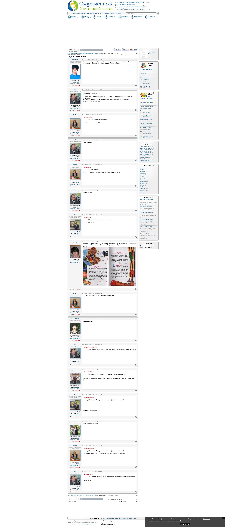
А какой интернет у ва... (146, 136)
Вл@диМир (143, 180)
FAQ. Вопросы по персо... (147, 102)
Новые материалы (123, 518)
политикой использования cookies (172, 521)
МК (101, 13)
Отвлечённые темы (81, 53)
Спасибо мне (143, 73)
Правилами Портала (91, 521)
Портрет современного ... (146, 123)
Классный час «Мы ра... (146, 148)
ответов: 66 (147, 137)
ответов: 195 (148, 120)
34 (101, 421)
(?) (151, 247)
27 (101, 214)
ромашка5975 (143, 175)
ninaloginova (143, 192)
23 (101, 114)
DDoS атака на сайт (145, 77)
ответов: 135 (148, 104)
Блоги (112, 13)
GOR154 (142, 185)
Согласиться (185, 524)
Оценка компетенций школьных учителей (131, 6)
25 (101, 164)
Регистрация (151, 52)
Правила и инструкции (111, 518)
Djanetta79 (142, 188)
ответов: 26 (147, 129)
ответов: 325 (148, 133)
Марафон (106, 13)
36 (101, 471)
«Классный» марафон (146, 82)
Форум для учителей (72, 53)
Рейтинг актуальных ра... (146, 132)
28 (101, 241)
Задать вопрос (132, 518)
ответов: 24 (147, 75)
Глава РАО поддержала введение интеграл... (132, 2)
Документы (90, 13)
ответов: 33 (147, 87)
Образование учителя (146, 119)
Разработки (81, 13)
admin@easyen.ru (88, 524)
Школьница (143, 181)
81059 (141, 169)
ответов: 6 (147, 70)
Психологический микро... (147, 106)
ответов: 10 (147, 116)
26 (101, 190)
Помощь (118, 13)
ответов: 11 (147, 79)
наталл (142, 173)
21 (101, 59)
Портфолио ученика (125, 4)
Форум (97, 13)
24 (101, 139)
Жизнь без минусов (145, 86)
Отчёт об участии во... (146, 146)
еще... (149, 96)
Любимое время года (145, 127)
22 (101, 89)
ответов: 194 (148, 108)
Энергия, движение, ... (146, 157)
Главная (74, 13)
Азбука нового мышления (104, 53)
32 (101, 369)
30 (101, 318)
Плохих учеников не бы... (147, 98)
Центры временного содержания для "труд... (132, 9)
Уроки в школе (144, 110)
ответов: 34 (147, 83)
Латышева (142, 171)
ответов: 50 (147, 99)
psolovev (142, 183)
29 (101, 293)
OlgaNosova (81, 51)
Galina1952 (143, 168)
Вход (149, 53)
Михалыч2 (142, 190)
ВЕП (141, 178)
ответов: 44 (147, 112)
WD (141, 176)
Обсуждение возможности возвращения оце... (133, 8)
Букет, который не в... (146, 154)
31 (101, 344)
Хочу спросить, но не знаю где (92, 53)
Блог (78, 83)
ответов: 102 (148, 125)
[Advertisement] (113, 35)
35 (101, 445)
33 (101, 394)
